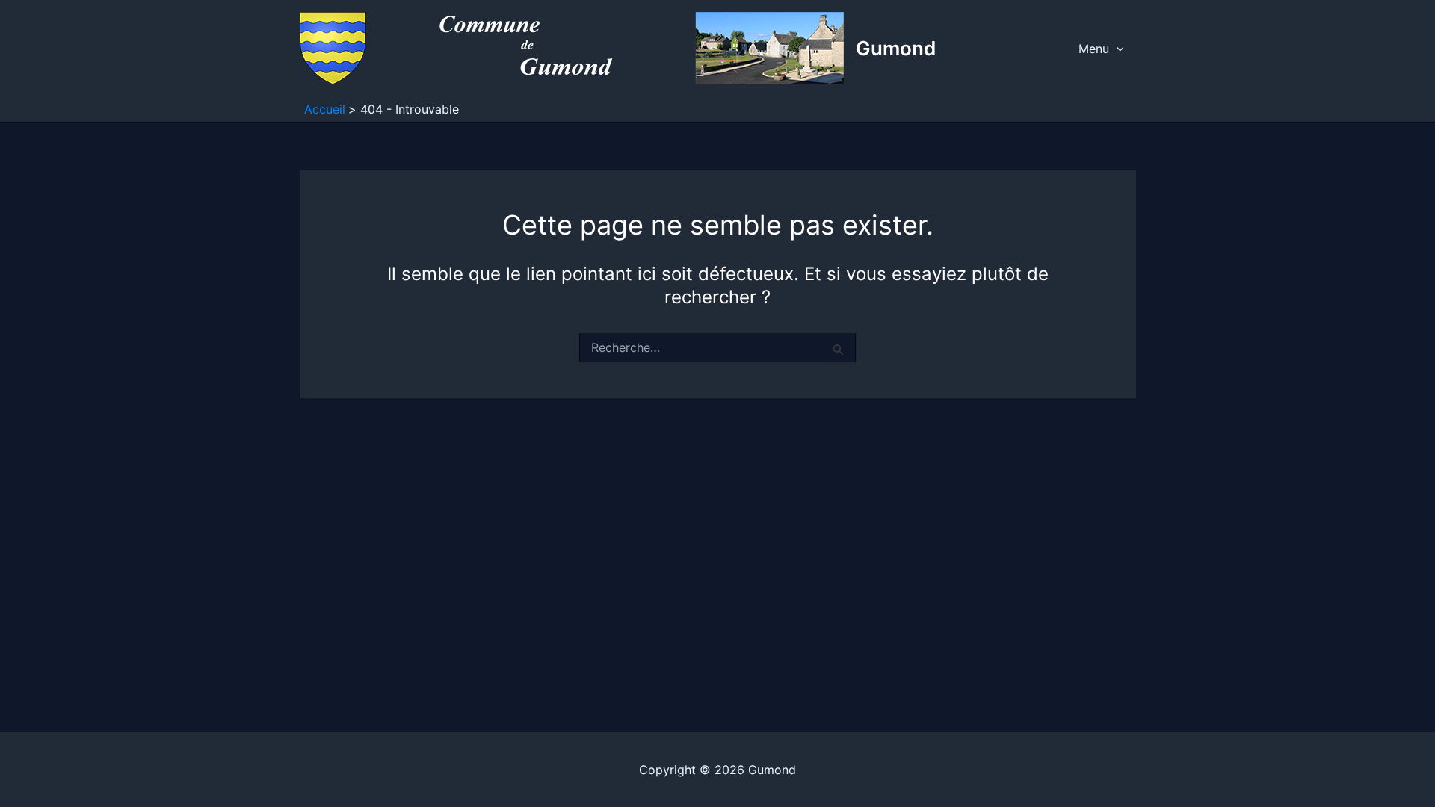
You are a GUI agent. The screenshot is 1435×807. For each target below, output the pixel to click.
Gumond (896, 48)
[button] (1116, 48)
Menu (1093, 48)
